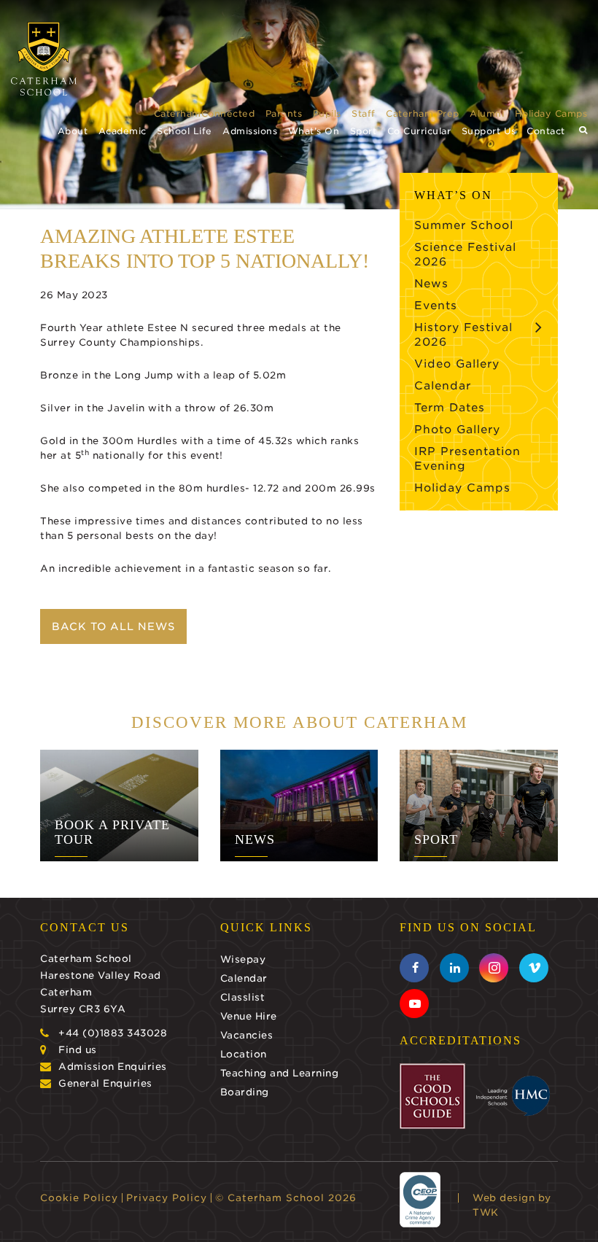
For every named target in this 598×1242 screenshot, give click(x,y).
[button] (583, 130)
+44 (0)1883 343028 (112, 1033)
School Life (184, 130)
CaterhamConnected (204, 113)
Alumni (487, 113)
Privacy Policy (166, 1197)
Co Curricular (419, 130)
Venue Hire (248, 1016)
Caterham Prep (422, 113)
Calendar (442, 385)
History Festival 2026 (463, 335)
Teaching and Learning (279, 1073)
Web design (504, 1197)
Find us (77, 1049)
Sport (363, 130)
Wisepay (243, 959)
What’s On (314, 130)
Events (435, 305)
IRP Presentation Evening (467, 459)
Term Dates (449, 407)
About (73, 130)
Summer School (463, 225)
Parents (284, 113)
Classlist (242, 997)
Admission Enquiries (112, 1066)
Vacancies (246, 1035)
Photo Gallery (457, 429)
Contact (546, 130)
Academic (122, 130)
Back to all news (113, 626)
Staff (364, 113)
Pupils (327, 113)
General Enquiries (105, 1083)
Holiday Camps (551, 113)
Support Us (489, 130)
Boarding (244, 1092)
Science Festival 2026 (465, 254)
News (431, 283)
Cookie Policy (79, 1197)
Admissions (249, 130)
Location (243, 1054)
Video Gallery (457, 363)
